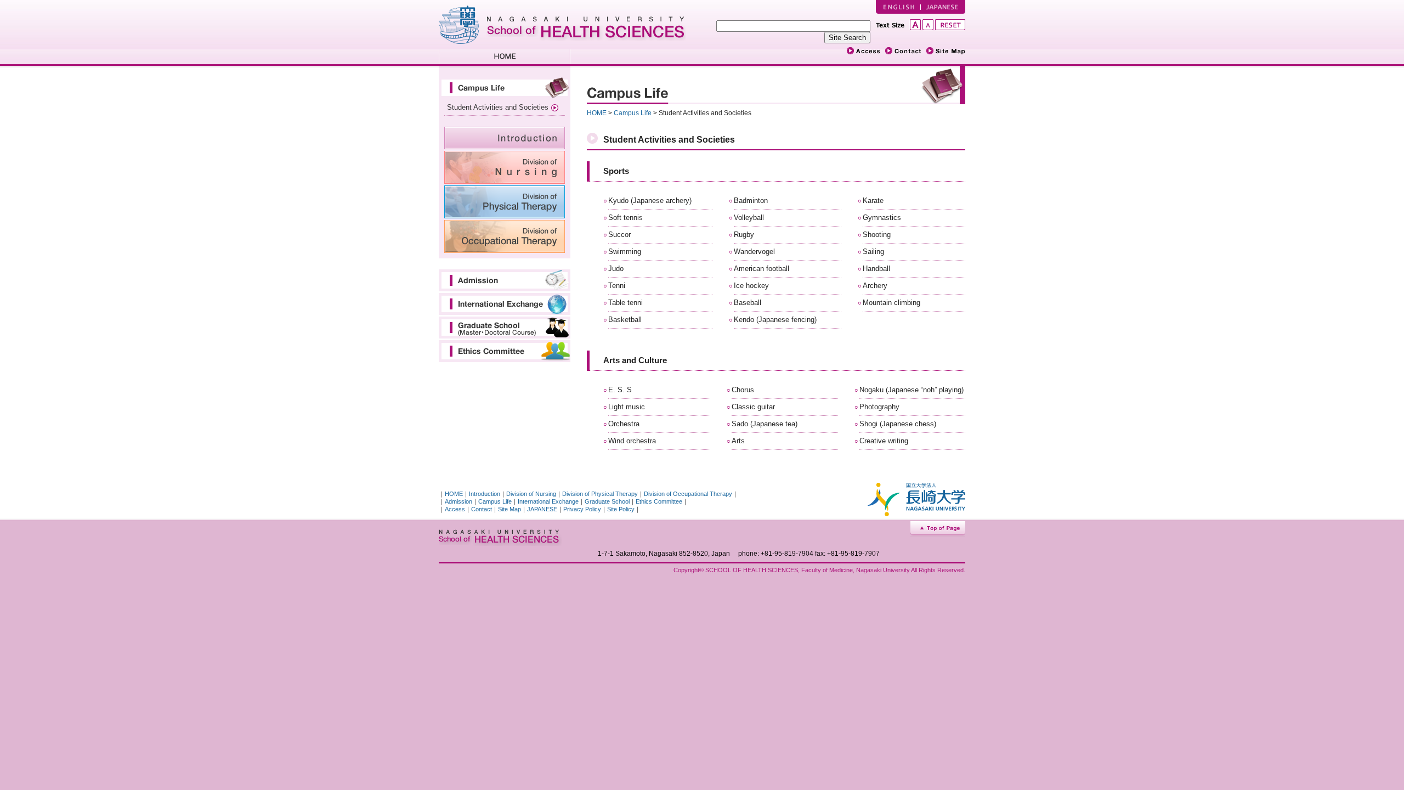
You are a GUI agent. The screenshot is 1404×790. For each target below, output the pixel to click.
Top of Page (937, 529)
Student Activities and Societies (497, 107)
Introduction (484, 493)
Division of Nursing (504, 167)
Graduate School (504, 327)
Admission (504, 280)
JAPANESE (942, 7)
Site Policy (621, 509)
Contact (481, 509)
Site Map (509, 509)
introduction (504, 138)
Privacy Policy (582, 509)
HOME (504, 57)
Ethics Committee (504, 351)
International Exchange (504, 304)
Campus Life (504, 88)
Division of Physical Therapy (504, 201)
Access (455, 509)
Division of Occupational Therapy (504, 236)
